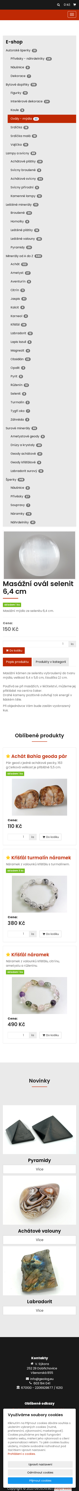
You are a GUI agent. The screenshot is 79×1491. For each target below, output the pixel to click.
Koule (17, 110)
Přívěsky (20, 496)
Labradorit (21, 333)
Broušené (21, 212)
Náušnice (20, 67)
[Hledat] (58, 5)
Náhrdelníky (22, 522)
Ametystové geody (27, 436)
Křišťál (18, 324)
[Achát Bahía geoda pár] (39, 797)
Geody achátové (26, 453)
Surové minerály (21, 428)
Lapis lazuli (20, 342)
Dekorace (20, 76)
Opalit (17, 368)
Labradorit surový (26, 471)
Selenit (18, 393)
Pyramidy (21, 247)
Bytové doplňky (20, 84)
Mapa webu (63, 1488)
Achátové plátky (26, 161)
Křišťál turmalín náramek (41, 858)
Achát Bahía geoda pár (39, 756)
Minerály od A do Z (23, 256)
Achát (18, 264)
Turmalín (19, 402)
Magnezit (20, 350)
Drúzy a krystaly (26, 445)
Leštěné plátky (24, 230)
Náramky (20, 513)
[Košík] (74, 5)
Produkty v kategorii (51, 662)
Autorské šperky (21, 50)
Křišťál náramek (30, 954)
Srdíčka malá (23, 136)
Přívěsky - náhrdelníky (30, 58)
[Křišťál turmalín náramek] (39, 894)
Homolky (19, 221)
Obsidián (20, 359)
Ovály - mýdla (24, 118)
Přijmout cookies (40, 1481)
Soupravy (20, 505)
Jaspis (18, 299)
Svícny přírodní (24, 187)
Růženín (19, 385)
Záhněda (19, 419)
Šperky (14, 479)
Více (39, 1169)
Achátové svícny (26, 178)
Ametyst (20, 273)
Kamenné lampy (26, 196)
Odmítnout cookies (40, 1472)
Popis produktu (17, 662)
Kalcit (17, 307)
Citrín (17, 290)
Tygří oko (20, 411)
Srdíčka (19, 127)
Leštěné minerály (21, 204)
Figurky (18, 93)
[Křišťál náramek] (39, 995)
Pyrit (16, 376)
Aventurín (20, 281)
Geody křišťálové (25, 462)
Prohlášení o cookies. (22, 1454)
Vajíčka (19, 144)
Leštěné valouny (26, 238)
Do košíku (15, 650)
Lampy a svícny (20, 153)
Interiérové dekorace (30, 101)
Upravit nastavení (40, 1464)
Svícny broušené (25, 170)
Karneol (19, 316)
